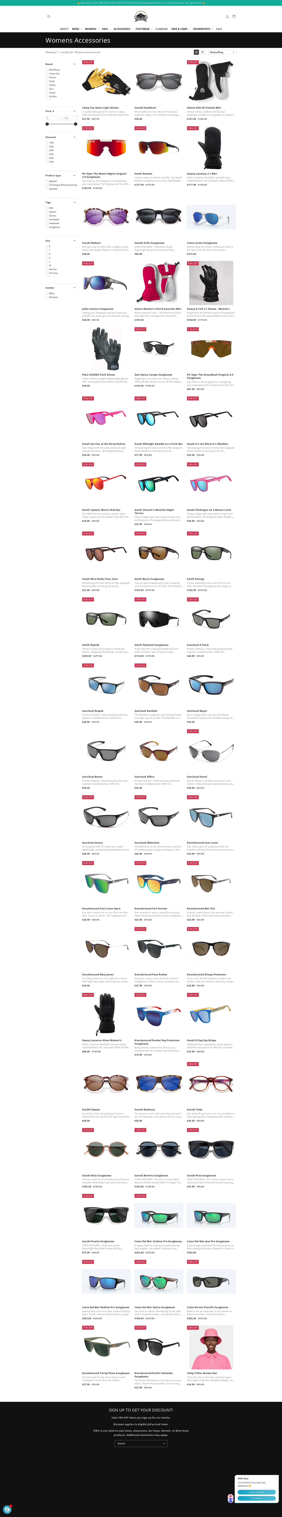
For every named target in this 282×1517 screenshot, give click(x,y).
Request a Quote (202, 1494)
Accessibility (172, 1513)
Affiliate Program (151, 1474)
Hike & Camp (179, 29)
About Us (147, 1480)
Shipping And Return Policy (109, 1480)
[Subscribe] (164, 1443)
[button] (49, 16)
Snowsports (201, 29)
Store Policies (101, 1474)
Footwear (143, 29)
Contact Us (148, 1485)
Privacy (97, 1485)
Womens (90, 29)
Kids (105, 29)
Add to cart (106, 100)
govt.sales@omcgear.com (211, 1474)
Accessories (122, 29)
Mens (75, 29)
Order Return (101, 1490)
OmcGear (115, 1513)
